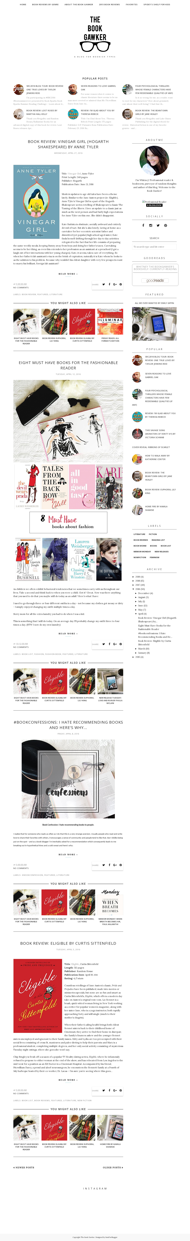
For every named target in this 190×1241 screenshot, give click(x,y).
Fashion (39, 654)
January (142, 652)
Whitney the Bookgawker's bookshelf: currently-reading (155, 268)
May (140, 609)
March (141, 648)
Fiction (153, 534)
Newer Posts (25, 1167)
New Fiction (84, 1100)
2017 (138, 585)
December (143, 593)
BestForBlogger (111, 1237)
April (140, 613)
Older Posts (112, 1167)
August (141, 597)
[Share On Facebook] (109, 284)
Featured (42, 294)
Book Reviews (42, 1100)
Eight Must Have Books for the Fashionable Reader (68, 365)
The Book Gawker (88, 1237)
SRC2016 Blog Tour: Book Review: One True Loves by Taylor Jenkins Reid (45, 90)
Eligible (75, 964)
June (140, 605)
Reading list (158, 540)
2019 (138, 576)
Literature (55, 294)
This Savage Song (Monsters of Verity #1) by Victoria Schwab (160, 434)
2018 (138, 580)
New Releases (162, 551)
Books (153, 545)
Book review (29, 294)
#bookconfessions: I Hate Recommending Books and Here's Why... (68, 724)
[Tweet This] (103, 284)
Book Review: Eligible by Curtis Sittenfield (68, 943)
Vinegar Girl (74, 173)
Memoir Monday (142, 551)
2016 (138, 589)
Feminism (154, 557)
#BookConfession (32, 875)
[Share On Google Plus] (115, 284)
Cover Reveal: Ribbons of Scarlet (151, 447)
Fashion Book (53, 654)
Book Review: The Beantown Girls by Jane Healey (158, 476)
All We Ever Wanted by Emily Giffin (154, 303)
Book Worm (140, 545)
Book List (27, 654)
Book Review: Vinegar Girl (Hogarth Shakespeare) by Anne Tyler (68, 144)
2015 (138, 657)
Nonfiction (140, 557)
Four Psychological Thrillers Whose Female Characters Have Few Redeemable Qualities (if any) (154, 90)
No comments (21, 287)
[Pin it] (120, 284)
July (140, 601)
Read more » (68, 273)
